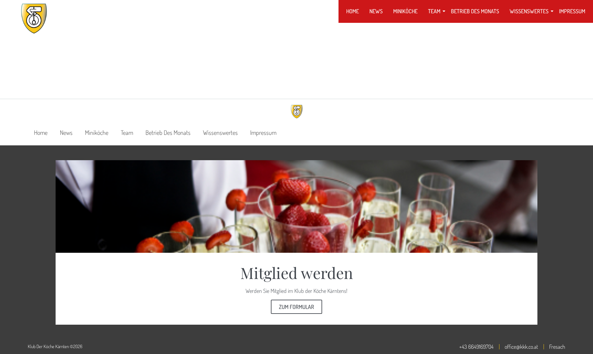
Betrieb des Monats (475, 11)
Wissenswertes (529, 11)
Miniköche (405, 11)
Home (352, 11)
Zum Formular (296, 306)
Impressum (572, 11)
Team (434, 11)
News (376, 11)
